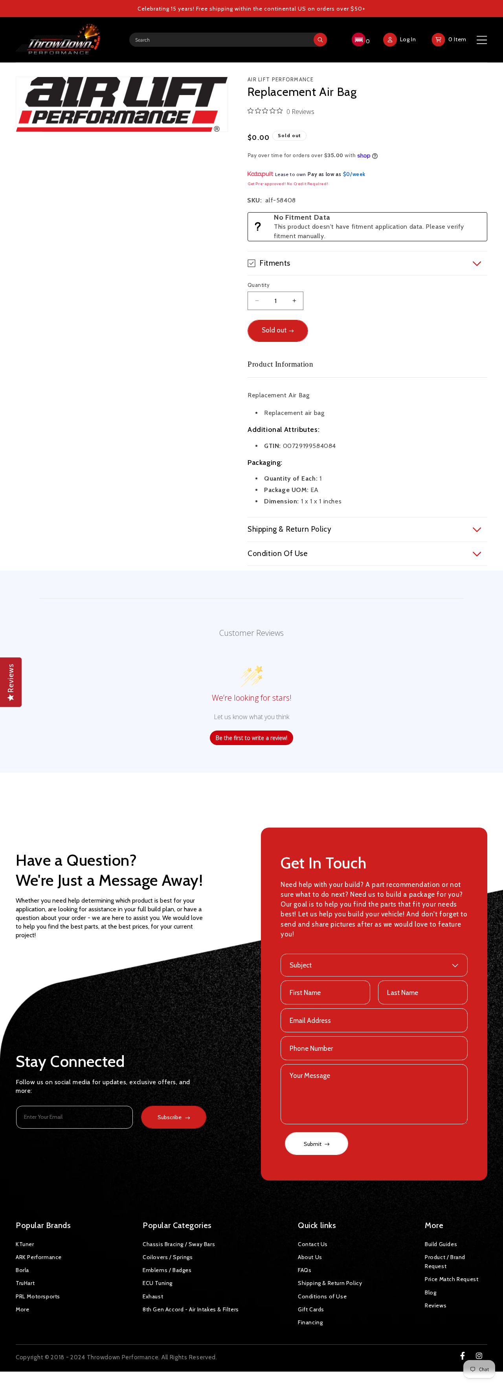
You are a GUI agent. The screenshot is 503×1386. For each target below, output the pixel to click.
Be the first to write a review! (251, 738)
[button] (360, 39)
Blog (430, 1292)
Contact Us (313, 1244)
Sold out (274, 330)
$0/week (354, 174)
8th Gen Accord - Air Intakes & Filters (191, 1309)
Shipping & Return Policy (330, 1283)
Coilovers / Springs (168, 1257)
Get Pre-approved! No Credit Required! (288, 183)
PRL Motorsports (38, 1296)
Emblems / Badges (167, 1270)
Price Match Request (451, 1279)
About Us (310, 1257)
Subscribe (170, 1117)
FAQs (304, 1270)
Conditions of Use (322, 1296)
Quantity (259, 285)
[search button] (320, 39)
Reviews (435, 1305)
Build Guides (441, 1244)
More (22, 1309)
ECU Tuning (158, 1283)
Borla (22, 1270)
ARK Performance (39, 1257)
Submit (313, 1143)
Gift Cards (311, 1309)
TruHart (25, 1283)
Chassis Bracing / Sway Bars (179, 1244)
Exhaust (153, 1296)
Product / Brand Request (445, 1262)
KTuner (25, 1244)
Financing (310, 1322)
